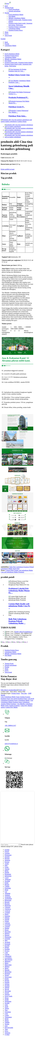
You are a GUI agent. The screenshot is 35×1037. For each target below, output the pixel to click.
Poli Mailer (12, 16)
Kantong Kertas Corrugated (17, 27)
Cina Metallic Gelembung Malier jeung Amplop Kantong (17, 704)
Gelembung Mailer (14, 28)
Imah (6, 6)
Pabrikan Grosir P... (17, 107)
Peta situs (24, 693)
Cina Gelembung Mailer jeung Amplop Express (15, 697)
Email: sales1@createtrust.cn (23, 631)
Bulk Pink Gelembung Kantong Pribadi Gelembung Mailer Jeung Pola (17, 567)
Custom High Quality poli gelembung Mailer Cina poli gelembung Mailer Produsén (17, 571)
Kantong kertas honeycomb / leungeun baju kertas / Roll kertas (20, 24)
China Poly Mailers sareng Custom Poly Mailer (16, 706)
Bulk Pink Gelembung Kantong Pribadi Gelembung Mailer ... (17, 621)
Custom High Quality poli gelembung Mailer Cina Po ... (19, 606)
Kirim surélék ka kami (7, 169)
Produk (7, 13)
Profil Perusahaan (14, 9)
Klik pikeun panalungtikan (9, 690)
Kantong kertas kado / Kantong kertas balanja (19, 62)
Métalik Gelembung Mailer (17, 18)
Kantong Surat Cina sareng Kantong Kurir (14, 698)
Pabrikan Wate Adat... (18, 116)
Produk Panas (15, 693)
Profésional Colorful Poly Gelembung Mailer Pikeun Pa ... (19, 590)
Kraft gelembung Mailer (16, 14)
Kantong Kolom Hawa (16, 30)
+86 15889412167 (10, 725)
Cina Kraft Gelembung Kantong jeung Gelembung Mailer (17, 699)
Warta (6, 32)
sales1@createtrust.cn (11, 743)
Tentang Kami (9, 7)
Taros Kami (8, 35)
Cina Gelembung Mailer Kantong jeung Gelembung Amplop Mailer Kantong (17, 702)
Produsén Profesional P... (18, 97)
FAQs (6, 34)
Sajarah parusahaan (14, 11)
